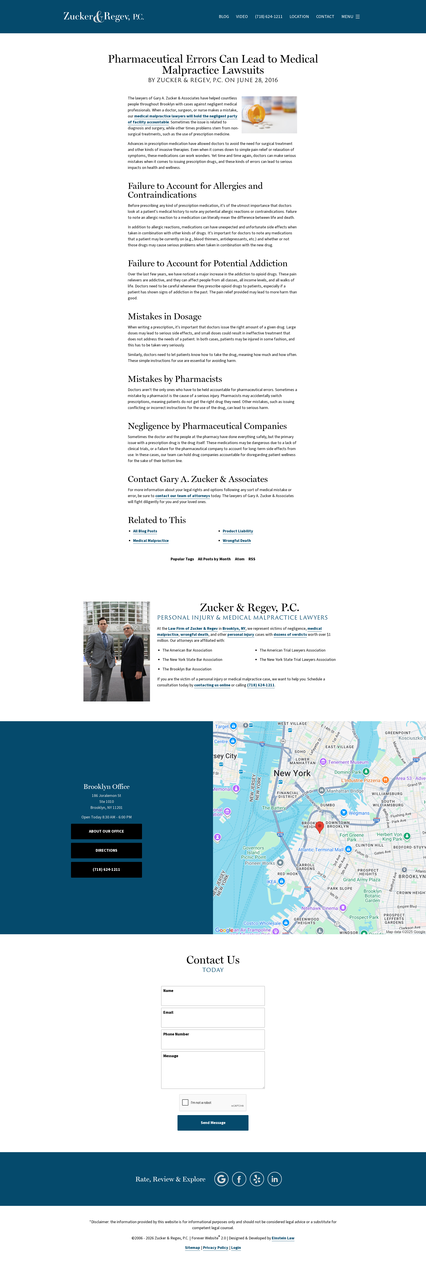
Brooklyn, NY (234, 628)
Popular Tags (182, 559)
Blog (224, 16)
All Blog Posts (145, 531)
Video (242, 16)
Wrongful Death (237, 540)
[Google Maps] (221, 1179)
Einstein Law (283, 1238)
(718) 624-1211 (261, 685)
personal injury (240, 634)
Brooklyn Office (106, 786)
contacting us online (212, 685)
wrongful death (194, 634)
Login (236, 1247)
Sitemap (192, 1247)
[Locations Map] (319, 827)
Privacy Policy (215, 1247)
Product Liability (238, 531)
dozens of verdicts (290, 634)
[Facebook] (239, 1179)
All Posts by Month (214, 559)
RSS (251, 559)
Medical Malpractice (151, 540)
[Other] (257, 1179)
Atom (240, 559)
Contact (325, 16)
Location (299, 16)
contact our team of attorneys (182, 496)
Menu (347, 17)
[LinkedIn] (275, 1179)
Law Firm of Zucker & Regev (193, 628)
